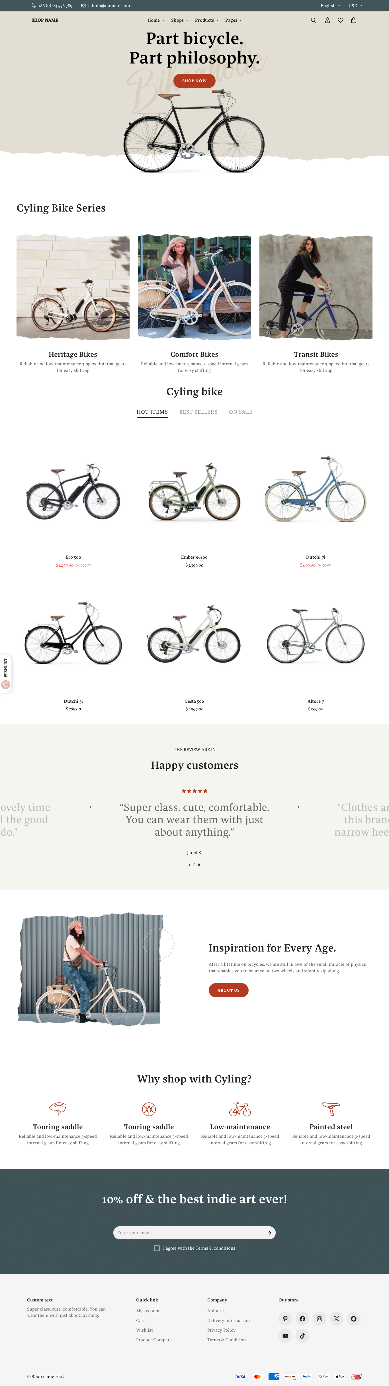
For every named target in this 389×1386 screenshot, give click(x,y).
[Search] (313, 20)
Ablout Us (217, 1310)
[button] (353, 20)
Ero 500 (73, 557)
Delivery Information (228, 1320)
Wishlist (144, 1330)
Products (204, 20)
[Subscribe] (269, 1232)
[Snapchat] (354, 1319)
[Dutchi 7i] (315, 491)
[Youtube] (285, 1336)
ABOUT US (229, 990)
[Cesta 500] (194, 635)
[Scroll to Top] (377, 1355)
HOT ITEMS (152, 412)
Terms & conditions (215, 1248)
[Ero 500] (73, 491)
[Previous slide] (90, 807)
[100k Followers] (319, 1319)
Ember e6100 (194, 557)
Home (154, 20)
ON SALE (241, 412)
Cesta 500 (194, 701)
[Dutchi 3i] (73, 635)
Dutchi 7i (315, 557)
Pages (231, 20)
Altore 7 (316, 701)
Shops (177, 20)
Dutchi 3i (73, 701)
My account (148, 1310)
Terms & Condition (226, 1339)
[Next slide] (298, 807)
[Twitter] (336, 1319)
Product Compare (154, 1339)
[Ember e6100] (194, 491)
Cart (140, 1320)
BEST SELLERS (198, 412)
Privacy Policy (221, 1330)
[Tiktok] (302, 1336)
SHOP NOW (194, 80)
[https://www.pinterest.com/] (285, 1319)
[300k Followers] (302, 1319)
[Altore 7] (315, 635)
